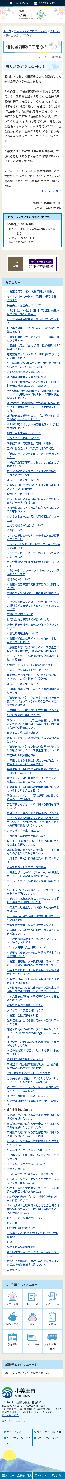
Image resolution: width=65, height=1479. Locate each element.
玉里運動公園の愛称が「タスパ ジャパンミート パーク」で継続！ (33, 940)
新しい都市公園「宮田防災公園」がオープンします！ (33, 1254)
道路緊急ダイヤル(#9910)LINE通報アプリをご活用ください (33, 356)
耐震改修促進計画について (22, 633)
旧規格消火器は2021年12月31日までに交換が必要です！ (32, 1235)
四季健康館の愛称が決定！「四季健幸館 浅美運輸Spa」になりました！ (33, 417)
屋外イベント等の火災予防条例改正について (33, 813)
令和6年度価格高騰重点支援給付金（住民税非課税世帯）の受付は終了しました (33, 364)
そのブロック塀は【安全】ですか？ (28, 670)
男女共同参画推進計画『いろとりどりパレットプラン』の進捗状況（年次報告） (33, 1080)
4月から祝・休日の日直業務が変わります (31, 665)
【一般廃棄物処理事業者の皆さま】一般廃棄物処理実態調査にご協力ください (33, 383)
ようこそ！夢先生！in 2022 (23, 438)
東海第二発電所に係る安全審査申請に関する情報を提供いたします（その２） (33, 1125)
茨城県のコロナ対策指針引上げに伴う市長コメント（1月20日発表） (33, 486)
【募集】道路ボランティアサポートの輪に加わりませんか (33, 338)
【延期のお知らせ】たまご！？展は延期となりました (33, 690)
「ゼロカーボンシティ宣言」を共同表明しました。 (33, 455)
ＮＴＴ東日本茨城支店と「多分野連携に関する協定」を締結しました (33, 842)
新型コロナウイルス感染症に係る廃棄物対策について (33, 739)
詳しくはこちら (10, 1415)
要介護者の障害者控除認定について (28, 377)
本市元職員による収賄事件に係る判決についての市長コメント (33, 509)
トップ (7, 31)
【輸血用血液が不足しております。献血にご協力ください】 (33, 464)
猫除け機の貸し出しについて (24, 715)
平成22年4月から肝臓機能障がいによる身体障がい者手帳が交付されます (32, 1066)
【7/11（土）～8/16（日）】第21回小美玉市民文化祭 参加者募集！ (33, 312)
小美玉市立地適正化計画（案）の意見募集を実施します (33, 909)
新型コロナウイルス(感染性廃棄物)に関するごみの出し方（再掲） (32, 797)
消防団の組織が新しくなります (25, 1059)
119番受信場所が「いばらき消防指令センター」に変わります (32, 1198)
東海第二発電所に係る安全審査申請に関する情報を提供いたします (33, 1116)
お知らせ (55, 31)
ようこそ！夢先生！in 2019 (23, 830)
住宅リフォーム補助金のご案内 (25, 1218)
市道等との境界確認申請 (21, 755)
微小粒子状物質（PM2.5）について (27, 1096)
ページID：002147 (50, 57)
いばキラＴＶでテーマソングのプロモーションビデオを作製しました (33, 1180)
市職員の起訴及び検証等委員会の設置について (33, 595)
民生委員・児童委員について (24, 305)
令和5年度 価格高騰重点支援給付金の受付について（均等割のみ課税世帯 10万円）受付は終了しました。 (33, 394)
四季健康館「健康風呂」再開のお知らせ (30, 443)
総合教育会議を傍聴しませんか (25, 1005)
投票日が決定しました (20, 494)
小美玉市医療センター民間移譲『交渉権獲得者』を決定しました (33, 971)
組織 (9, 1242)
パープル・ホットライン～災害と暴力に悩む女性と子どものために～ (33, 1089)
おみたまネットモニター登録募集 (26, 867)
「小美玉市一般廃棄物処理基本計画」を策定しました (33, 1156)
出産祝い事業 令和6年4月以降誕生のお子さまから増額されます (33, 980)
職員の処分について (18, 579)
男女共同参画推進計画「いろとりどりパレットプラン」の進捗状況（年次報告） (33, 676)
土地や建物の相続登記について (25, 525)
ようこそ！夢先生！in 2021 (23, 480)
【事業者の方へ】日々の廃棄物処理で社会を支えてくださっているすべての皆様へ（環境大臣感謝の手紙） (33, 701)
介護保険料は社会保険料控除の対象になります (33, 1102)
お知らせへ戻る (52, 191)
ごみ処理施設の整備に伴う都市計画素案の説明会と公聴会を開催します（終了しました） (33, 989)
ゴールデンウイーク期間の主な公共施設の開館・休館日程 (33, 657)
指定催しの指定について (21, 1228)
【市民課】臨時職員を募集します (26, 836)
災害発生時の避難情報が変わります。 (29, 619)
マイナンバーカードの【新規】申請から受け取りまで (33, 298)
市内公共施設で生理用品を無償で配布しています (33, 563)
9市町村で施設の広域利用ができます (28, 1073)
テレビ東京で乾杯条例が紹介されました (30, 1174)
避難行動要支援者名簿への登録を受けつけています (33, 626)
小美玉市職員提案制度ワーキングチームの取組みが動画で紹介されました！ (33, 1189)
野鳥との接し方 (16, 1169)
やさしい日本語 (21, 3)
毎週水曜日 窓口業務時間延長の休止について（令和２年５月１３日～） (33, 788)
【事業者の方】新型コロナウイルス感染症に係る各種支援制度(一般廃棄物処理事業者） (33, 649)
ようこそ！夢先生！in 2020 (23, 684)
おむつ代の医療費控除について (25, 372)
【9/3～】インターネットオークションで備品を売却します (33, 546)
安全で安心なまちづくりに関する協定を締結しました (33, 806)
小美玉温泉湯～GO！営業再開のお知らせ (31, 291)
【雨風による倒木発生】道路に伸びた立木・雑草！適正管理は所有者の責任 (33, 762)
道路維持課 (13, 1269)
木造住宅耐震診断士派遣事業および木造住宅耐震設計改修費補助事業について (33, 1262)
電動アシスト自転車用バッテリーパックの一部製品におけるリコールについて (33, 779)
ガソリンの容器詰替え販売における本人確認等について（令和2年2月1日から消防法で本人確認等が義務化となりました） (33, 821)
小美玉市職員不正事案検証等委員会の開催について (33, 586)
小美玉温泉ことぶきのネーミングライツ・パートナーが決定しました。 (33, 891)
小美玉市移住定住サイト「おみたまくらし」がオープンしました (33, 640)
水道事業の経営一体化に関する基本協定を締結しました (33, 329)
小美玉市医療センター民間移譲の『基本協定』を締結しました (33, 954)
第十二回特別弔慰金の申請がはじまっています (33, 321)
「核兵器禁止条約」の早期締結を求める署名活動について (33, 998)
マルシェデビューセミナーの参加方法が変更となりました (33, 537)
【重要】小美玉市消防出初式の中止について (33, 710)
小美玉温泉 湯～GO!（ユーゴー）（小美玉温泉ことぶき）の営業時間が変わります (33, 874)
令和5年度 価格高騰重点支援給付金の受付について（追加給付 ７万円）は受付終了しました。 (33, 406)
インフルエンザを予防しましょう (27, 1164)
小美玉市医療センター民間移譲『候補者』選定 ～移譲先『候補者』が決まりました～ (33, 963)
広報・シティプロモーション (30, 31)
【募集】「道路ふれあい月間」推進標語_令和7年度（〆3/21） (34, 347)
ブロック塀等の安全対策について (26, 947)
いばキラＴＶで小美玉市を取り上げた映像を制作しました (33, 1143)
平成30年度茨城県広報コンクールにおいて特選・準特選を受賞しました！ (33, 900)
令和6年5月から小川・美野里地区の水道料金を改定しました (33, 426)
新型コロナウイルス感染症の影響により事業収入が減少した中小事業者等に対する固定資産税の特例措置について (33, 723)
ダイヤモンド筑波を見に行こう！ (26, 1010)
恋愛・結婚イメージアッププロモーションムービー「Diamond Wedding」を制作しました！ (33, 1032)
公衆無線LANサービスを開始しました (29, 1150)
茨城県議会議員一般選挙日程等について (30, 925)
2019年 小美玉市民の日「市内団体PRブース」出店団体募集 (33, 917)
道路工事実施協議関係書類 (22, 732)
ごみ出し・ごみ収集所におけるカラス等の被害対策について (33, 931)
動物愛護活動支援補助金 (21, 1247)
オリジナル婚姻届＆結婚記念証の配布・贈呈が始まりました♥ (33, 1043)
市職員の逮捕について (20, 614)
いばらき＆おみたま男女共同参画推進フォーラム (33, 518)
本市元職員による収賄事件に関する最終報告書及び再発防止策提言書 (33, 500)
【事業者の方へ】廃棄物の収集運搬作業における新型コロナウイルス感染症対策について (33, 748)
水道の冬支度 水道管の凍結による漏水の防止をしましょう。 (33, 1052)
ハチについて (15, 530)
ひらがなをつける (46, 3)
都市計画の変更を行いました (24, 433)
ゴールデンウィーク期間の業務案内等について (33, 882)
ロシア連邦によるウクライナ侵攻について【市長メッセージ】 (31, 472)
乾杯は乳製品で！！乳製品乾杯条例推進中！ (33, 448)
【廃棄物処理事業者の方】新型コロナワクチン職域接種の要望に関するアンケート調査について (33, 605)
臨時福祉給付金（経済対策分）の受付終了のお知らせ (33, 1022)
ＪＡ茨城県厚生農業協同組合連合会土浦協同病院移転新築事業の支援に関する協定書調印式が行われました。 (33, 1208)
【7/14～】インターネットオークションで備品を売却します (33, 572)
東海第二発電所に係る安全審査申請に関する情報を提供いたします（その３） (33, 1134)
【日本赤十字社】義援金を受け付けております (33, 860)
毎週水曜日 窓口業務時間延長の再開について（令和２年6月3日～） (33, 771)
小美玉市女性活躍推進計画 (22, 1015)
